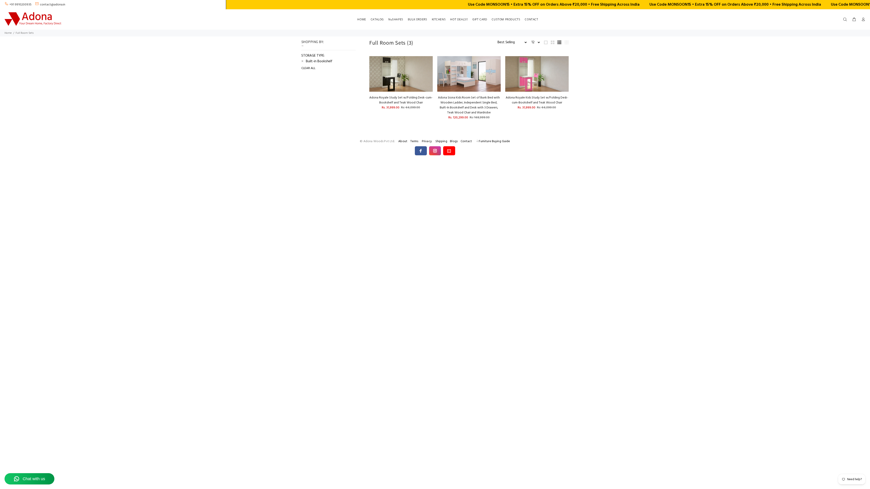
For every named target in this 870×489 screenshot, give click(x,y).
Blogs (454, 141)
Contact (466, 141)
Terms (414, 141)
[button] (421, 150)
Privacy (427, 141)
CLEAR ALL (308, 68)
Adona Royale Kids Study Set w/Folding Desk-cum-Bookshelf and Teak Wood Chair (537, 100)
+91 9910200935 (20, 4)
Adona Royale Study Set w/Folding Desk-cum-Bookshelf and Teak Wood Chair (401, 100)
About (402, 141)
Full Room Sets (25, 33)
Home (8, 33)
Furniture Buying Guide (494, 141)
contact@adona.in (52, 4)
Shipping (441, 141)
